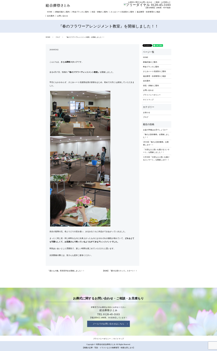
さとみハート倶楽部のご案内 (122, 12)
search (72, 16)
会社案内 (50, 16)
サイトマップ (148, 100)
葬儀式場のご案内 (62, 12)
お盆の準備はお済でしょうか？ (155, 130)
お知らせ (146, 112)
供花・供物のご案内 (100, 12)
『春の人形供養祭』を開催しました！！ (156, 136)
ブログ (58, 37)
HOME (49, 12)
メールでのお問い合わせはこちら (108, 324)
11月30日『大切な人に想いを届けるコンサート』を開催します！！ (156, 158)
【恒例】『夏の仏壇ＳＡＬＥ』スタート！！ (119, 271)
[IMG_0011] (80, 158)
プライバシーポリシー (152, 95)
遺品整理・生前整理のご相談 (148, 12)
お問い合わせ (62, 16)
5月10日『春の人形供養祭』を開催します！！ (156, 143)
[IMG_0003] (80, 113)
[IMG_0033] (80, 204)
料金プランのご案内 (80, 12)
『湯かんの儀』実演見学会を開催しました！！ (66, 271)
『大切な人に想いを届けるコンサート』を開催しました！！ (156, 151)
